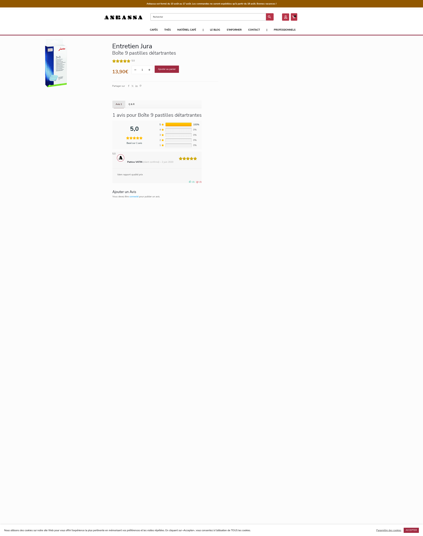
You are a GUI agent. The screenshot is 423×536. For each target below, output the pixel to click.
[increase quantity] (149, 69)
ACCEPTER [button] (411, 530)
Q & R (132, 104)
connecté (133, 196)
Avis (119, 104)
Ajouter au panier (167, 69)
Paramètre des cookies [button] (388, 530)
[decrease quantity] (135, 69)
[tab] (118, 104)
